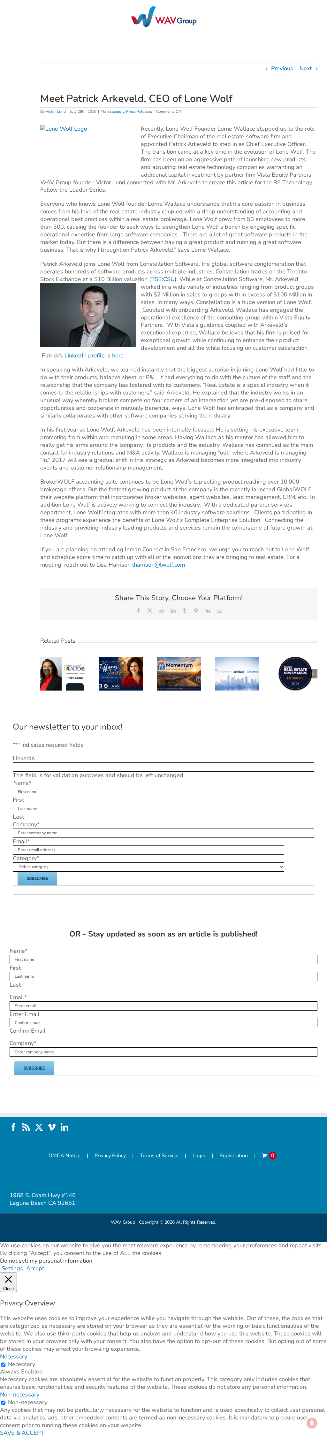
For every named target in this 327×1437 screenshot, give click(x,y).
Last (18, 817)
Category (26, 858)
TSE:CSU (163, 279)
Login (199, 1155)
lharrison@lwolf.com (158, 565)
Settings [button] (12, 1268)
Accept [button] (35, 1268)
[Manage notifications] (312, 1423)
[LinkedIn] (64, 1127)
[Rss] (26, 1127)
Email (21, 841)
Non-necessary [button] (19, 1394)
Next (306, 68)
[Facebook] (13, 1127)
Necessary (21, 1364)
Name (18, 951)
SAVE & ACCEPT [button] (22, 1433)
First (18, 800)
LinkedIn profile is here (94, 355)
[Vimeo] (52, 1127)
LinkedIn (24, 758)
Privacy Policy (110, 1155)
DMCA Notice (64, 1155)
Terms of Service (159, 1155)
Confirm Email (27, 1031)
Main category (112, 111)
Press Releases (139, 111)
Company (26, 824)
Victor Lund (56, 111)
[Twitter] (39, 1127)
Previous (282, 68)
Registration (233, 1155)
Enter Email (24, 1014)
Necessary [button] (13, 1356)
